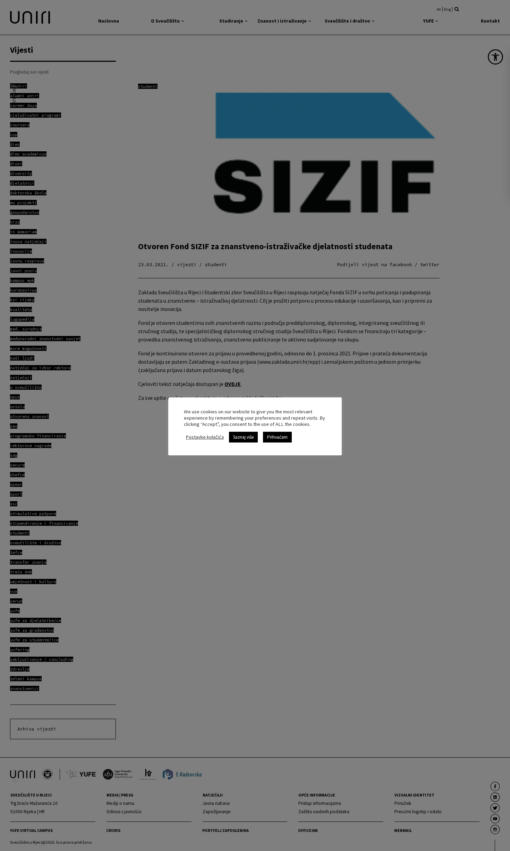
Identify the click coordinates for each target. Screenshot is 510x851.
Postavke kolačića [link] (205, 437)
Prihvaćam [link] (277, 437)
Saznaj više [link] (243, 437)
